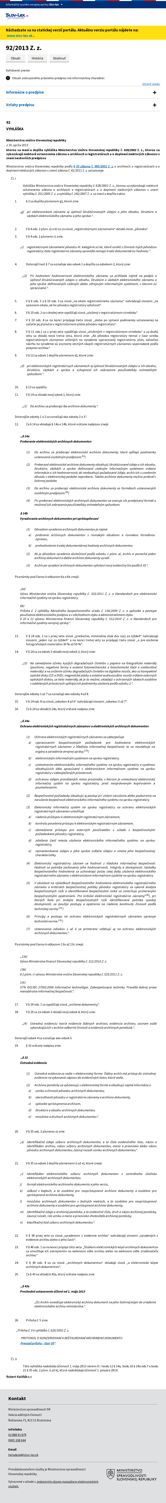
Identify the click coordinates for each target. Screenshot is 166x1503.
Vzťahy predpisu (20, 104)
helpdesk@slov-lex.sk (23, 1455)
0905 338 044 (17, 1440)
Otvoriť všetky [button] (151, 84)
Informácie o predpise (25, 92)
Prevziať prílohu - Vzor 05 (37, 1343)
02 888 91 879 (17, 1435)
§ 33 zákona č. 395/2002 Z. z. (93, 166)
